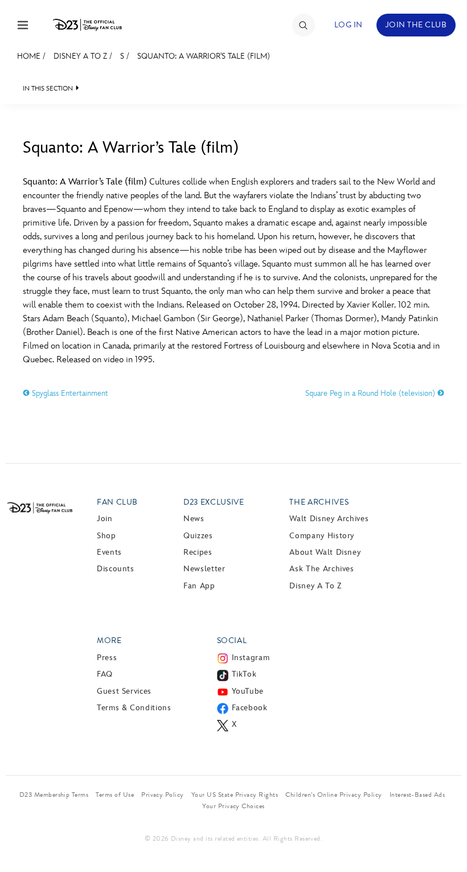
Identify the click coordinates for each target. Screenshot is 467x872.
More (109, 640)
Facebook (250, 708)
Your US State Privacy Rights (234, 794)
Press (107, 657)
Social (232, 640)
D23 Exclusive (213, 502)
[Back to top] (445, 839)
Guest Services (124, 691)
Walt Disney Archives (328, 518)
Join (105, 518)
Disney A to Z (80, 56)
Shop (106, 536)
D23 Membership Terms (54, 794)
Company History (321, 536)
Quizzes (197, 536)
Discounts (115, 569)
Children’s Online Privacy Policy (333, 794)
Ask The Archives (321, 569)
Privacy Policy (162, 794)
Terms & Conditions (134, 708)
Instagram (251, 657)
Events (109, 552)
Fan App (199, 586)
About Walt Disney (325, 552)
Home (28, 56)
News (193, 518)
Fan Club (117, 502)
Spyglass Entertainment (69, 393)
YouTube (248, 691)
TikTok (244, 674)
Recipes (197, 552)
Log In (348, 25)
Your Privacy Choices (233, 806)
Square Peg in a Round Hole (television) (371, 393)
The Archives (319, 502)
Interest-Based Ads (417, 794)
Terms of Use (115, 794)
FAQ (105, 674)
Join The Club (416, 25)
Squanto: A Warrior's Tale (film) (203, 56)
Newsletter (204, 569)
